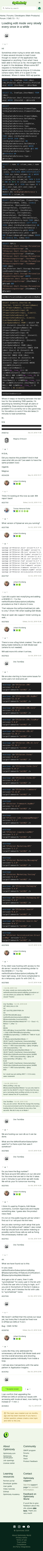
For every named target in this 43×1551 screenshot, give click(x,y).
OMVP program (29, 1450)
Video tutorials (9, 1489)
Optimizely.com (9, 1453)
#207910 (5, 1186)
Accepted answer (12, 1389)
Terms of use (21, 1540)
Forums (10, 15)
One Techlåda (18, 662)
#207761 (5, 503)
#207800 (5, 622)
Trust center (21, 1542)
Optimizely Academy (11, 1494)
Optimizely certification (8, 1457)
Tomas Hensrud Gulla (21, 508)
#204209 (5, 475)
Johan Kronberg (19, 481)
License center (9, 1463)
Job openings (8, 1460)
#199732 (5, 433)
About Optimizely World (21, 1535)
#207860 (5, 983)
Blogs (25, 1456)
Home (2, 15)
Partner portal (8, 1481)
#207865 (5, 1151)
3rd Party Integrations (21, 1547)
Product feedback (30, 1461)
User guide (7, 1486)
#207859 (5, 945)
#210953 (5, 1406)
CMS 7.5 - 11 (12, 18)
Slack (25, 1458)
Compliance (21, 1544)
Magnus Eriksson (20, 439)
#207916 (5, 1296)
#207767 (5, 576)
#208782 (5, 1330)
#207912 (5, 1239)
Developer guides (10, 1483)
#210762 (5, 1372)
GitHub (6, 1492)
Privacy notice (21, 1538)
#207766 (5, 527)
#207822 (5, 656)
